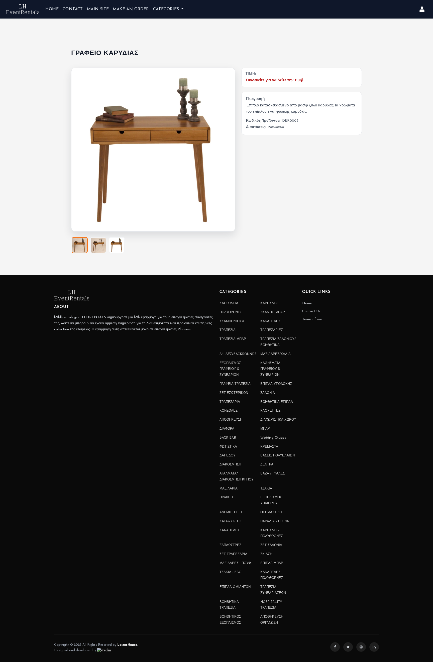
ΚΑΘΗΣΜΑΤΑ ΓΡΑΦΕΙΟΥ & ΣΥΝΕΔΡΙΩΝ (270, 369)
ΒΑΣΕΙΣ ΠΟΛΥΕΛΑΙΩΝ (277, 455)
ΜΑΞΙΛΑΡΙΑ (229, 488)
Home (307, 303)
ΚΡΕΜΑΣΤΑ (269, 446)
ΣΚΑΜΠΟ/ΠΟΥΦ (232, 321)
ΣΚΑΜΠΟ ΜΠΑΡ (272, 312)
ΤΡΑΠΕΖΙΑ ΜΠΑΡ (233, 339)
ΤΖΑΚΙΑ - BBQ (231, 572)
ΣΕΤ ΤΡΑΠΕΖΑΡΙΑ (233, 554)
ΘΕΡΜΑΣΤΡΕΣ (271, 512)
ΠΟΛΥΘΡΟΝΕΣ (231, 312)
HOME (52, 9)
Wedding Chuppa (273, 437)
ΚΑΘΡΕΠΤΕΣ (270, 410)
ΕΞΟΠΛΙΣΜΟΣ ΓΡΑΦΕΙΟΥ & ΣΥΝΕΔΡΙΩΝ (230, 369)
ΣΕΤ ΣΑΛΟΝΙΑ (271, 545)
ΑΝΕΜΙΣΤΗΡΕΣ (231, 512)
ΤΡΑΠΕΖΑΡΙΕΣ (271, 330)
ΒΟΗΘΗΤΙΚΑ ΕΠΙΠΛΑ (276, 402)
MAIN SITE (98, 9)
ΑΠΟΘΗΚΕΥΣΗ (231, 419)
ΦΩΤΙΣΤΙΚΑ (228, 446)
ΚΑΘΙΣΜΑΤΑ (229, 303)
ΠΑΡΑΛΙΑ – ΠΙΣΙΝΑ (274, 521)
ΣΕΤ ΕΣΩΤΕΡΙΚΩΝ (234, 393)
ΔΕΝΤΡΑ (266, 464)
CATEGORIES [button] (166, 9)
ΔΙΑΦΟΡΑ (227, 428)
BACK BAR (228, 437)
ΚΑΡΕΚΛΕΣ (269, 303)
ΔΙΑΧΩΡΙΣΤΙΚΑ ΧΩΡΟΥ (278, 419)
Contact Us (311, 311)
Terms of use (312, 319)
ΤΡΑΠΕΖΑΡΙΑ (230, 402)
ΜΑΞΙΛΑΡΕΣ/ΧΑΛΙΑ (275, 354)
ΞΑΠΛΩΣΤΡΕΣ (230, 545)
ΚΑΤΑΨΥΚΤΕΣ (230, 521)
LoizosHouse (127, 644)
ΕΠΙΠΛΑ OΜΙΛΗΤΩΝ (235, 587)
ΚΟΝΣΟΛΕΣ (229, 410)
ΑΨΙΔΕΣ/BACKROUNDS (238, 354)
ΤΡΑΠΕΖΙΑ (228, 330)
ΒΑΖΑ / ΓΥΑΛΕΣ (272, 473)
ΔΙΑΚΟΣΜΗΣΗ (230, 464)
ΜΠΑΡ (265, 428)
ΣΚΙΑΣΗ (266, 554)
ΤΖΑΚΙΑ (266, 488)
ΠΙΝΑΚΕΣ (227, 497)
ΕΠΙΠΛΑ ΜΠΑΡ (271, 563)
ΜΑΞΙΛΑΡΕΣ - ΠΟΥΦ (235, 563)
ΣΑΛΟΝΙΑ (267, 393)
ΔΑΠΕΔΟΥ (228, 455)
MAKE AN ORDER (131, 9)
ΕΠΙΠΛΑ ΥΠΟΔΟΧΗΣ (276, 384)
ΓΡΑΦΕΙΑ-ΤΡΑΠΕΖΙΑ (235, 384)
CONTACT (73, 9)
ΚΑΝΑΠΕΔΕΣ (270, 321)
